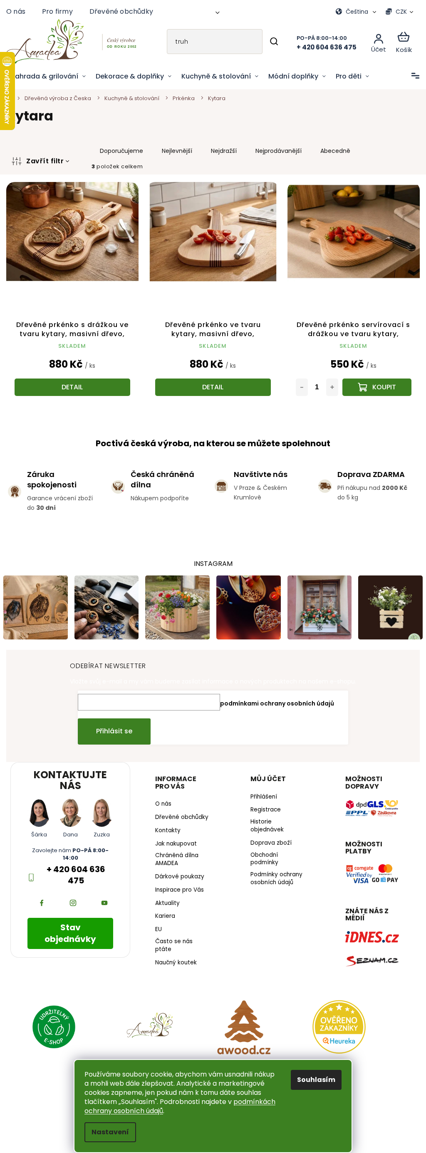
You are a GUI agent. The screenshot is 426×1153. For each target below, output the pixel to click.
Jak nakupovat (174, 847)
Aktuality (165, 906)
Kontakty (165, 834)
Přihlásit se (111, 728)
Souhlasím (313, 1079)
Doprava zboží (267, 839)
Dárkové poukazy (177, 880)
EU (156, 933)
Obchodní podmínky (261, 855)
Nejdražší (224, 151)
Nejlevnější (177, 151)
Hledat (268, 41)
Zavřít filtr (45, 161)
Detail (71, 385)
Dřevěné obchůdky (121, 11)
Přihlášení (260, 793)
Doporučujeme (121, 151)
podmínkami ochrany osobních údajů (274, 700)
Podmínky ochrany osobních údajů (273, 875)
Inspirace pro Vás (177, 893)
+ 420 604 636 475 (74, 871)
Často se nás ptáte (172, 948)
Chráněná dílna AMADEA (174, 863)
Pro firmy (57, 11)
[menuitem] (48, 76)
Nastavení (107, 1132)
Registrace (262, 807)
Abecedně (335, 151)
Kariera (163, 920)
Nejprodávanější (278, 151)
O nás (15, 11)
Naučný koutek (174, 966)
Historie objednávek (263, 823)
